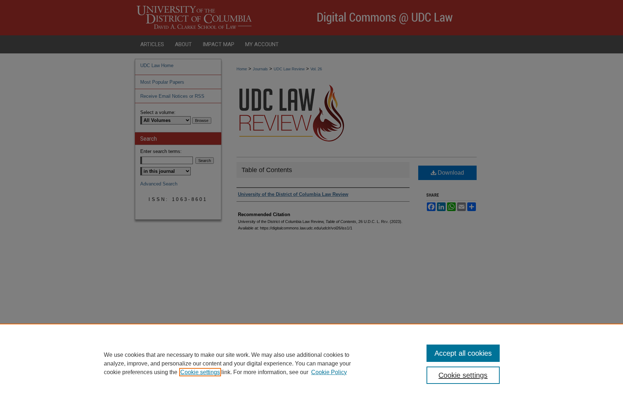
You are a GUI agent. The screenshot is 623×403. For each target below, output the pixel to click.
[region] (311, 363)
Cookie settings (200, 372)
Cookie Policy (329, 372)
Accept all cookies (463, 353)
